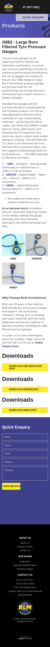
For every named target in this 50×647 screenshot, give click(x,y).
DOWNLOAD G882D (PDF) (23, 410)
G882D (10, 185)
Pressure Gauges (25, 568)
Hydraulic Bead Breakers (25, 565)
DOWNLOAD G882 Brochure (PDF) (25, 367)
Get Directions (25, 594)
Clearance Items (25, 546)
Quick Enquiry (33, 17)
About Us (25, 542)
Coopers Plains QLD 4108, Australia (25, 591)
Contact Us (25, 550)
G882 (10, 163)
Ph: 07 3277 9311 (25, 579)
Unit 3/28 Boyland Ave (25, 587)
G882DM (11, 174)
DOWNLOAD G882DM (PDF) (23, 389)
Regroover (25, 561)
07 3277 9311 (31, 7)
